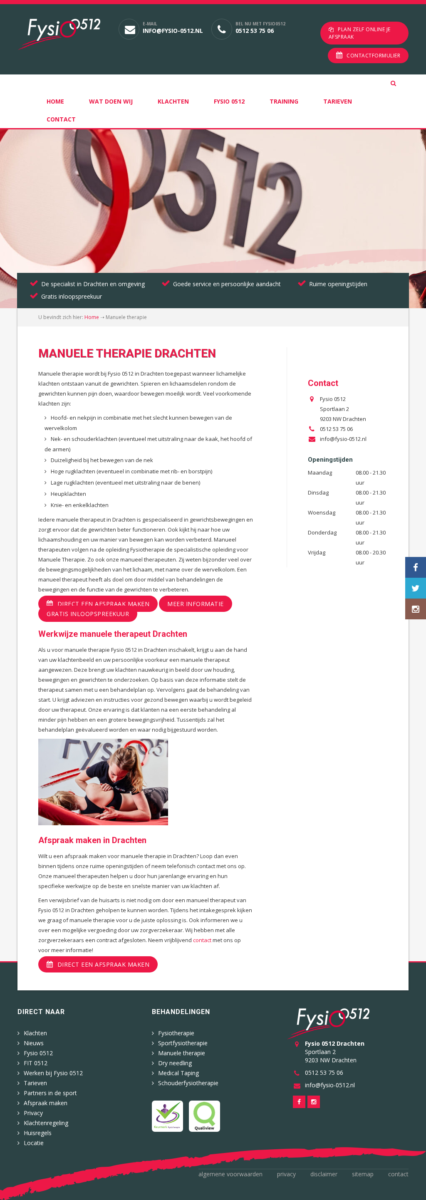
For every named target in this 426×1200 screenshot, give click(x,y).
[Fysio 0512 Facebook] (415, 567)
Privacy (33, 1113)
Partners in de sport (50, 1093)
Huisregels (38, 1133)
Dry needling (175, 1063)
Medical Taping (178, 1073)
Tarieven (337, 101)
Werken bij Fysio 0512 (53, 1073)
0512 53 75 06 (254, 31)
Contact (61, 119)
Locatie (34, 1143)
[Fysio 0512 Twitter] (415, 588)
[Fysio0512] (328, 1023)
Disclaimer (323, 1174)
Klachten (173, 101)
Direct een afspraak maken (103, 604)
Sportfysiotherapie (183, 1043)
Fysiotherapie (176, 1033)
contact (202, 940)
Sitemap (363, 1174)
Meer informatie (195, 604)
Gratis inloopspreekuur (88, 614)
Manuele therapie (181, 1053)
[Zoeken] (400, 83)
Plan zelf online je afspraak (360, 33)
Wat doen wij (111, 101)
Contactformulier (373, 55)
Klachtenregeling (46, 1123)
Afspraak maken (45, 1103)
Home (55, 101)
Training (284, 101)
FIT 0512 (35, 1063)
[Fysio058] (61, 34)
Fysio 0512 (229, 101)
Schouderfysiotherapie (188, 1083)
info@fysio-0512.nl (173, 31)
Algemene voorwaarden (230, 1174)
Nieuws (34, 1043)
